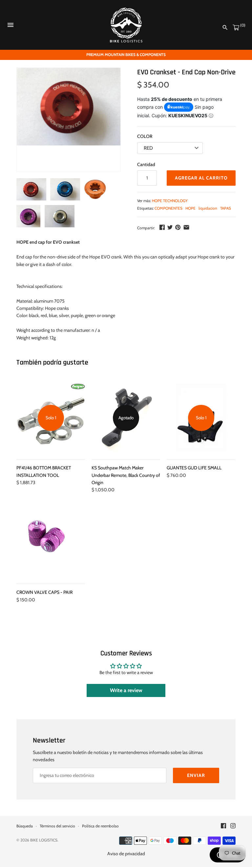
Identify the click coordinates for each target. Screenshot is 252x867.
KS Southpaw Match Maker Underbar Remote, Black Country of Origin (126, 475)
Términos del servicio (57, 826)
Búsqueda (24, 826)
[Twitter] (170, 227)
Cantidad (146, 164)
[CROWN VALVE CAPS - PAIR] (50, 542)
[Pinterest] (177, 227)
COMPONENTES (168, 208)
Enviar (196, 775)
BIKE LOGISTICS (43, 840)
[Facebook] (162, 227)
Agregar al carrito (201, 178)
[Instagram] (233, 826)
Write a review (126, 690)
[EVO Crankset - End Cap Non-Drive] (68, 106)
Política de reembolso (100, 826)
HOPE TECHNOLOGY (170, 200)
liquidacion (208, 208)
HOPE (190, 208)
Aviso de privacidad (126, 854)
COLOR (144, 136)
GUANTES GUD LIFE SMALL (194, 468)
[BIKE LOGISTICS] (126, 25)
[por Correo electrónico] (186, 227)
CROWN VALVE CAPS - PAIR (44, 592)
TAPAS (225, 208)
